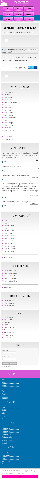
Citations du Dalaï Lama (10, 278)
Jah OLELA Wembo (34, 195)
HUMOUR (28, 14)
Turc (3, 388)
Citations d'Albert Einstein (10, 273)
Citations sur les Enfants (9, 236)
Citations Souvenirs (8, 125)
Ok (20, 476)
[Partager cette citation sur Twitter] (32, 67)
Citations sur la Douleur (10, 233)
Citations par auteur (11, 32)
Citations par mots (8, 301)
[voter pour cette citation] (3, 49)
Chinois (4, 407)
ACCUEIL (29, 19)
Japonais (4, 379)
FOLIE (18, 19)
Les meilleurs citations (9, 139)
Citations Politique (8, 123)
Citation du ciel (6, 431)
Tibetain (4, 416)
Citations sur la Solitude (10, 248)
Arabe (3, 382)
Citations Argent (8, 97)
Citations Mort (7, 120)
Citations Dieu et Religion (10, 102)
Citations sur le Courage (10, 228)
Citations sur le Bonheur (10, 223)
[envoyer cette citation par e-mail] (29, 67)
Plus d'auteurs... (8, 287)
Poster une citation (8, 320)
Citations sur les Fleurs (9, 241)
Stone (37, 160)
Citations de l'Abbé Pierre (10, 271)
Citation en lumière (7, 437)
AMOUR (19, 9)
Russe (3, 419)
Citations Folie (7, 107)
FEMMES (8, 14)
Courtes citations (8, 137)
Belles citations (7, 221)
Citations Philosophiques (10, 117)
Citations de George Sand (10, 281)
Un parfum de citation (7, 440)
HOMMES (18, 14)
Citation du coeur (6, 428)
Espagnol (4, 391)
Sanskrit (4, 410)
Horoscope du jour (8, 335)
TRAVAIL (29, 9)
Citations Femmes (8, 105)
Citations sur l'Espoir (9, 238)
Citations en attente (9, 327)
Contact (6, 325)
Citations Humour (8, 115)
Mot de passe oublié (6, 366)
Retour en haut (6, 461)
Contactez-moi (7, 337)
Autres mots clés (8, 257)
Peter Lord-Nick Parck (20, 67)
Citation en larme (6, 434)
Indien (3, 413)
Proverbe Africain (34, 177)
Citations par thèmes (9, 306)
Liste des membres (8, 322)
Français (4, 394)
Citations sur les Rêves (9, 246)
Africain (4, 385)
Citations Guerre (8, 110)
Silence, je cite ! (6, 443)
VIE (8, 9)
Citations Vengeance (9, 130)
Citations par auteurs (9, 303)
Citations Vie (7, 95)
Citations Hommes (8, 112)
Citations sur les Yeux (9, 251)
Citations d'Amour (8, 92)
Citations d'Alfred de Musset (11, 276)
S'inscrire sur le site (8, 317)
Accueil (3, 32)
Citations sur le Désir (9, 231)
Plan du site (7, 330)
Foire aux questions (9, 332)
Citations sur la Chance (9, 226)
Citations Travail (8, 128)
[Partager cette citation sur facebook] (35, 67)
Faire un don (5, 464)
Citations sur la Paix (8, 243)
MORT (8, 19)
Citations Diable (8, 100)
